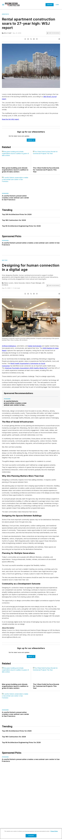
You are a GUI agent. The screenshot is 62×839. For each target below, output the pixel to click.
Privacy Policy (54, 831)
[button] (3, 4)
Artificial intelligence (9, 346)
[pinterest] (34, 39)
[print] (59, 39)
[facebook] (25, 39)
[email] (37, 39)
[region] (31, 833)
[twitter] (31, 39)
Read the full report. (10, 119)
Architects (5, 14)
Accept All (31, 835)
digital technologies (35, 346)
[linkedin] (28, 39)
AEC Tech (4, 260)
